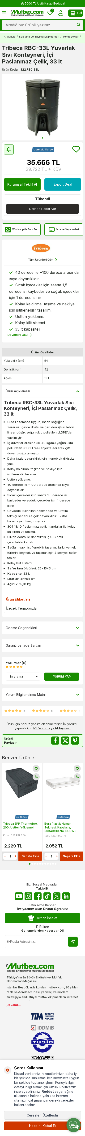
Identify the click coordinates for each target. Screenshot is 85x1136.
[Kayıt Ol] (73, 942)
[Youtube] (19, 896)
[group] (42, 107)
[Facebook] (38, 896)
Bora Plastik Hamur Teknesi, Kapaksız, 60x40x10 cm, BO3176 (60, 827)
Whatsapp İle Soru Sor (25, 229)
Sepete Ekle (30, 856)
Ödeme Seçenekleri (67, 229)
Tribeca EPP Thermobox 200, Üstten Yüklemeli (20, 825)
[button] (42, 138)
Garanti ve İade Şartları (23, 645)
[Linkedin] (66, 896)
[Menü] (4, 12)
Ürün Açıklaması (18, 391)
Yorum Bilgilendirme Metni (26, 695)
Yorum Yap (62, 676)
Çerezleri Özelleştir (42, 1115)
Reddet (48, 1091)
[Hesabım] (60, 13)
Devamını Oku (18, 335)
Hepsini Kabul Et (42, 1126)
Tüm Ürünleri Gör (40, 259)
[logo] (26, 13)
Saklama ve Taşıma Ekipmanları (39, 36)
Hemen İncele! (46, 918)
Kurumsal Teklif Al (22, 184)
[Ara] (78, 25)
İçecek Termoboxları (22, 608)
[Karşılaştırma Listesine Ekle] (36, 776)
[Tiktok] (47, 896)
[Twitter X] (56, 896)
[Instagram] (28, 896)
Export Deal (63, 184)
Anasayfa (10, 36)
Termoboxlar (71, 36)
